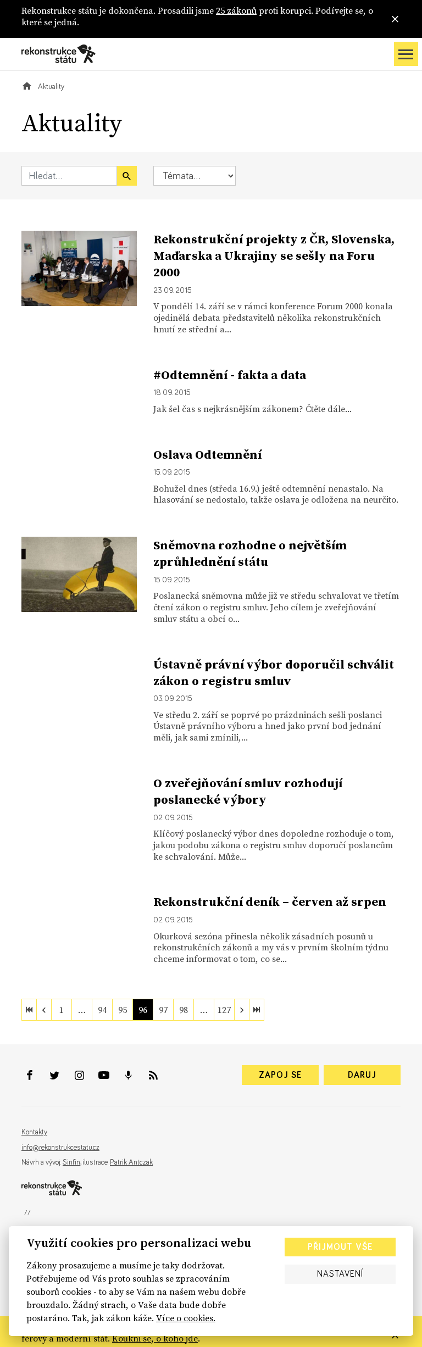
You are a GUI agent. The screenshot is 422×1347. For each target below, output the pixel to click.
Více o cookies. (185, 1318)
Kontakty (34, 1132)
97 (163, 1010)
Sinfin (71, 1162)
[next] (242, 1009)
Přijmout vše (340, 1247)
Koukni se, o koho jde (155, 1338)
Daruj (362, 1075)
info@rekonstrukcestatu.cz (60, 1147)
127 (224, 1010)
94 (102, 1010)
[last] (256, 1009)
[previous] (44, 1009)
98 (183, 1010)
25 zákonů (236, 10)
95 (122, 1010)
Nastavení (340, 1274)
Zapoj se (280, 1075)
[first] (29, 1009)
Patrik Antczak (131, 1162)
